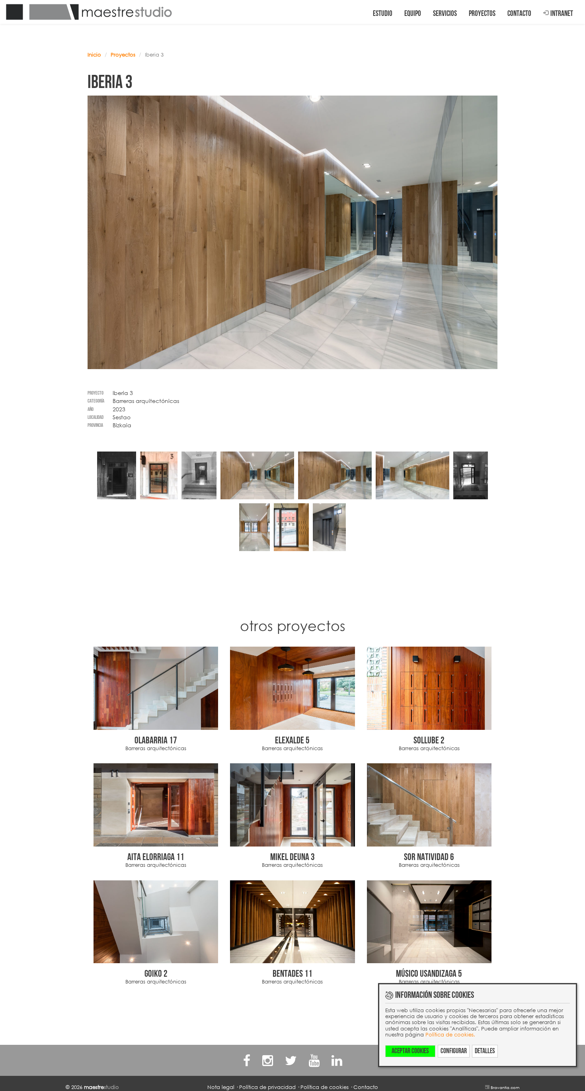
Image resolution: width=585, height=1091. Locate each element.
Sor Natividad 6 (429, 857)
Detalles (485, 1051)
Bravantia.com (505, 1087)
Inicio (94, 54)
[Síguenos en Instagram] (267, 1060)
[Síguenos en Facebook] (246, 1060)
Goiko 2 (156, 974)
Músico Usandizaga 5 (429, 974)
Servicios (445, 13)
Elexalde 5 (292, 740)
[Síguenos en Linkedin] (337, 1060)
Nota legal (220, 1087)
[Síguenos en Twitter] (291, 1060)
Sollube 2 (429, 740)
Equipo (412, 13)
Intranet (561, 13)
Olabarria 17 (156, 740)
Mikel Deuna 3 (292, 857)
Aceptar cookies (410, 1051)
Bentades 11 (292, 974)
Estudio (382, 13)
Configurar (454, 1051)
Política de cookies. (450, 1034)
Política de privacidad (267, 1087)
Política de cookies (324, 1087)
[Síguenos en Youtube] (314, 1060)
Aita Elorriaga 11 (155, 857)
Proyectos (482, 13)
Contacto (519, 13)
